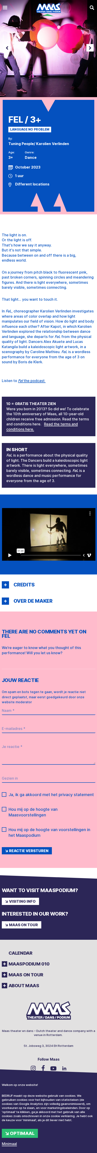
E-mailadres (13, 728)
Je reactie (12, 746)
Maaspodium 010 (29, 964)
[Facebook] (43, 1068)
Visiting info (22, 901)
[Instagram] (33, 1068)
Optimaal (22, 1133)
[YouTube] (53, 1068)
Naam (8, 710)
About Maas (24, 985)
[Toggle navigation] (5, 8)
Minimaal (9, 1143)
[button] (5, 584)
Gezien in (10, 778)
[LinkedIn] (64, 1068)
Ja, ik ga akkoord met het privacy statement (51, 794)
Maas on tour (23, 925)
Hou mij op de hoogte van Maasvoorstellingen (33, 812)
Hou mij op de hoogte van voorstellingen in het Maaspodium (49, 832)
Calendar (20, 953)
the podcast (32, 380)
